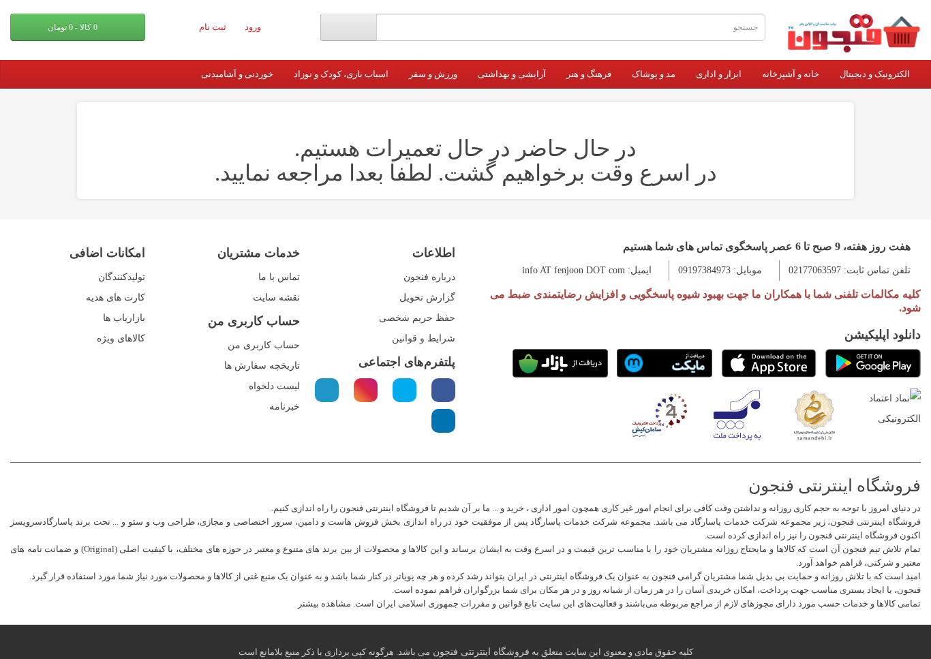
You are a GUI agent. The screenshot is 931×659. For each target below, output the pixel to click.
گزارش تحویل (427, 297)
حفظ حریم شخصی (417, 318)
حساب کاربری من (264, 345)
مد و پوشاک (653, 74)
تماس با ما (279, 277)
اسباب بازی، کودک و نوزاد (341, 74)
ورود (254, 27)
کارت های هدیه (115, 297)
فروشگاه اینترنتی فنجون (480, 652)
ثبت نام (213, 27)
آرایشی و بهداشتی (512, 74)
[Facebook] (443, 390)
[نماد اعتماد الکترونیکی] (892, 408)
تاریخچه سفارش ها (262, 366)
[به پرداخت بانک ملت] (737, 414)
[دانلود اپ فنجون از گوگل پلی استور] (873, 363)
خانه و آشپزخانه (790, 74)
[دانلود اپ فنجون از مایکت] (664, 363)
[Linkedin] (443, 421)
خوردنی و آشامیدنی (237, 74)
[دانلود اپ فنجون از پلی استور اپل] (768, 363)
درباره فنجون (429, 277)
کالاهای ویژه (121, 338)
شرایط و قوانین (423, 338)
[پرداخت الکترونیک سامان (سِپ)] (659, 414)
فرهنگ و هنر (588, 74)
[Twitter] (404, 390)
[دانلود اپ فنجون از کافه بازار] (560, 363)
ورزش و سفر (433, 74)
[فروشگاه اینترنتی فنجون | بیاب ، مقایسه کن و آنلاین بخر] (853, 33)
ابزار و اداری (719, 74)
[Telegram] (327, 390)
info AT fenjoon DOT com (573, 270)
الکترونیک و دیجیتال (875, 74)
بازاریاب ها (124, 318)
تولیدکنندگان (121, 277)
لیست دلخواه (274, 386)
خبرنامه (284, 406)
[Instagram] (366, 390)
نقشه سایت (276, 297)
